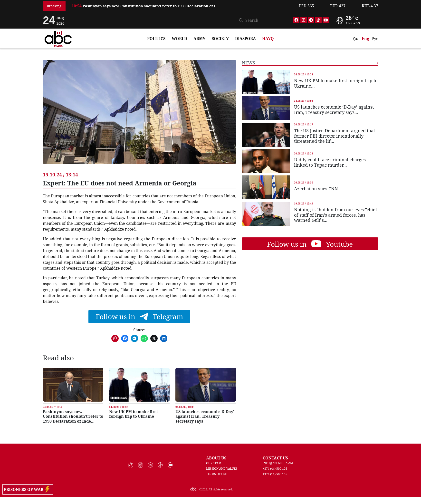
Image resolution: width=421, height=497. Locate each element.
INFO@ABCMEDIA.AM (278, 463)
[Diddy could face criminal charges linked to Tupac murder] (266, 161)
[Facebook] (296, 20)
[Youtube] (326, 20)
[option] (182, 4)
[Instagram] (303, 20)
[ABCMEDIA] (58, 38)
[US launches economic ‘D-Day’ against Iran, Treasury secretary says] (205, 385)
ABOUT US (216, 458)
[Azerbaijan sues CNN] (266, 187)
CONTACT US (275, 458)
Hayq (268, 38)
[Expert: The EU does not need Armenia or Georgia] (139, 115)
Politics (156, 38)
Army (199, 38)
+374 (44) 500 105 (275, 469)
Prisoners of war (24, 489)
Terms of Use (216, 474)
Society (220, 38)
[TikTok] (318, 20)
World (179, 38)
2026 (204, 489)
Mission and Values (221, 469)
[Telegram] (311, 20)
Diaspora (245, 38)
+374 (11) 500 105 (275, 474)
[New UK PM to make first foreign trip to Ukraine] (139, 385)
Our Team (213, 463)
